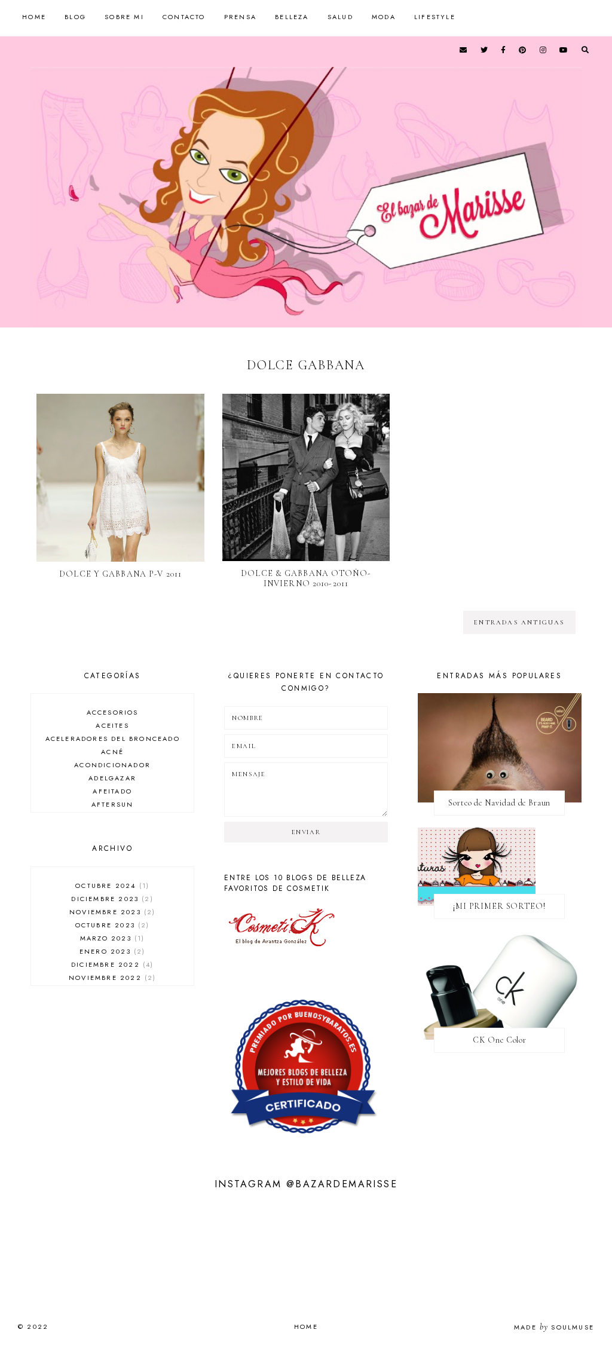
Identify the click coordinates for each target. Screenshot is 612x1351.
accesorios (113, 712)
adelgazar (112, 778)
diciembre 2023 (110, 898)
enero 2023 (110, 951)
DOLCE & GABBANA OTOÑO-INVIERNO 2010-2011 (306, 578)
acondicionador (112, 765)
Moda (384, 17)
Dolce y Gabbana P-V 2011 (120, 574)
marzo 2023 (111, 938)
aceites (112, 725)
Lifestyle (434, 17)
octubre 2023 (111, 925)
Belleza (291, 17)
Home (34, 17)
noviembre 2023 (110, 912)
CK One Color (500, 1040)
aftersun (112, 804)
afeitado (112, 791)
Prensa (240, 17)
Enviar (306, 832)
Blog (75, 17)
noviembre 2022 (111, 977)
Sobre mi (124, 17)
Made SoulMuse (554, 1327)
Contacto (184, 17)
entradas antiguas (519, 622)
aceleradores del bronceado (112, 738)
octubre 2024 (110, 885)
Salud (340, 17)
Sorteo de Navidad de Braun (499, 803)
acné (112, 751)
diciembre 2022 (111, 964)
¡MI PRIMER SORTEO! (499, 906)
